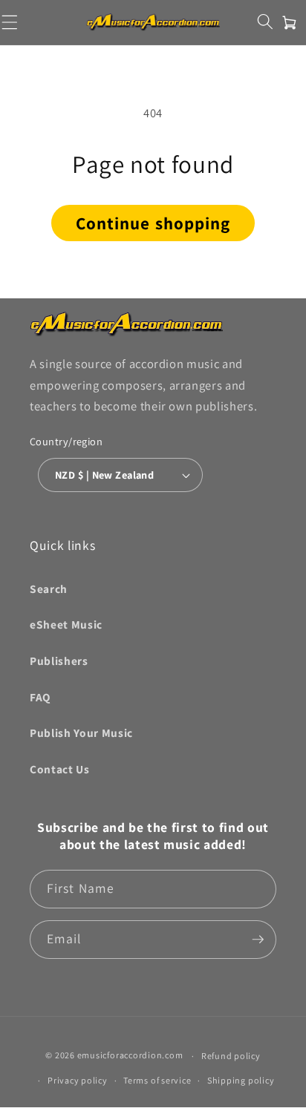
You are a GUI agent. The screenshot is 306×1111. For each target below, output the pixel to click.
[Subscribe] (258, 939)
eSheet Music (66, 624)
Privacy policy (78, 1080)
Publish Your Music (81, 732)
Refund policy (231, 1055)
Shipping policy (241, 1080)
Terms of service (157, 1080)
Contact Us (60, 768)
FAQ (40, 696)
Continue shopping (153, 223)
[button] (265, 21)
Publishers (59, 660)
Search (49, 588)
